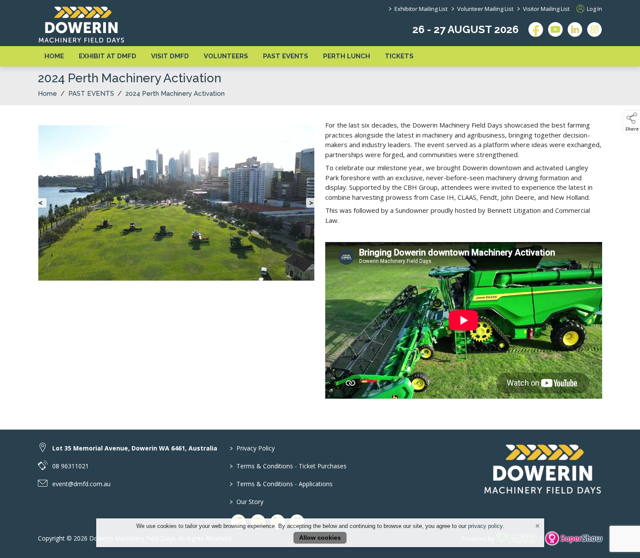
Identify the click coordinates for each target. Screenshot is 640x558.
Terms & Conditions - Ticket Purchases (288, 466)
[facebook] (535, 29)
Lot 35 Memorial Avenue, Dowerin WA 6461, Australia (134, 448)
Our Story (246, 502)
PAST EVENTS (285, 56)
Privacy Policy (252, 448)
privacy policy (485, 526)
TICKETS (399, 56)
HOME (54, 56)
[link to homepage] (81, 24)
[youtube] (555, 29)
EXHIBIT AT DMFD (107, 56)
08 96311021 (70, 466)
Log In (594, 9)
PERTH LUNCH (346, 56)
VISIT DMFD (170, 56)
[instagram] (594, 29)
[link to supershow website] (573, 538)
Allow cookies (320, 537)
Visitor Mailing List (546, 9)
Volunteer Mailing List (485, 9)
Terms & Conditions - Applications (281, 484)
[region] (320, 262)
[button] (631, 122)
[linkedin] (575, 29)
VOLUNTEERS (226, 56)
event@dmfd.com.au (81, 484)
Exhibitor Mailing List (421, 9)
